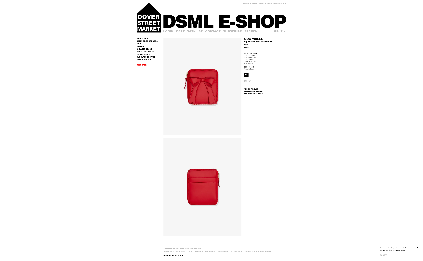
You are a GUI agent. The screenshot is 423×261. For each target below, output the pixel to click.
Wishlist (195, 31)
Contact (213, 31)
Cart (180, 31)
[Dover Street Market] (149, 17)
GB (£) (280, 31)
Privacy (238, 252)
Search (251, 31)
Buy (247, 81)
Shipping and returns (253, 91)
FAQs (189, 252)
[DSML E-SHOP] (224, 21)
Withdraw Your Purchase (258, 252)
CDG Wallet (254, 39)
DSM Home (168, 252)
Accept (383, 255)
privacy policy (400, 250)
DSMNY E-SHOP (249, 4)
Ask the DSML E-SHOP (253, 94)
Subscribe (232, 31)
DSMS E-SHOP (279, 4)
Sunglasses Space (146, 57)
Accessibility (225, 252)
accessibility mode (173, 255)
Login (168, 31)
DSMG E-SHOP (265, 4)
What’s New (142, 38)
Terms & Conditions (205, 252)
